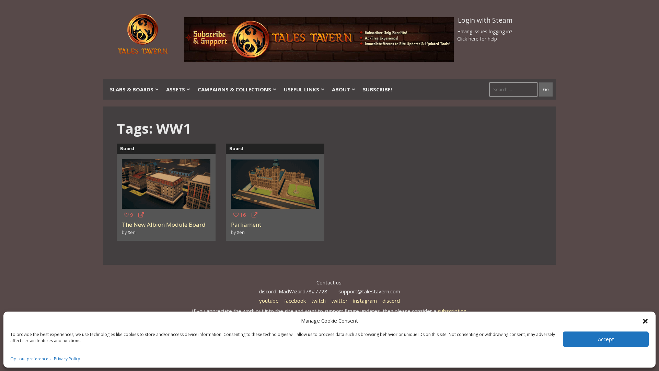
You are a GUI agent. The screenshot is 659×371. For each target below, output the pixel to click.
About (341, 89)
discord (391, 300)
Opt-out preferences (30, 359)
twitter (339, 300)
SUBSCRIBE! (377, 89)
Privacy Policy (67, 359)
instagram (365, 300)
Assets (175, 89)
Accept (606, 339)
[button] (645, 320)
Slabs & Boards (131, 89)
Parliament (246, 224)
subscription (452, 310)
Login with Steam (485, 20)
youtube (269, 300)
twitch (318, 300)
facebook (295, 300)
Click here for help (477, 38)
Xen (132, 232)
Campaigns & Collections (234, 89)
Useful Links (301, 89)
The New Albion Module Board (164, 224)
